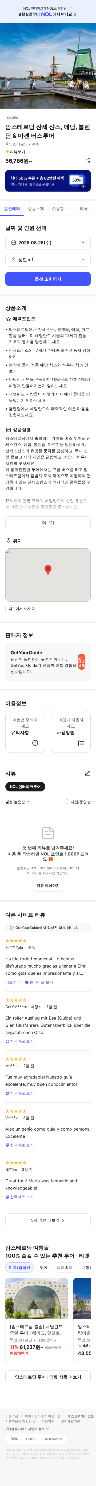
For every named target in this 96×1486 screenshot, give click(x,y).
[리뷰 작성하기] (87, 773)
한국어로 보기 (41, 982)
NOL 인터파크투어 (25, 786)
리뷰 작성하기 (48, 885)
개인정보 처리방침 (80, 1416)
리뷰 (84, 208)
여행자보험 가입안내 (20, 1421)
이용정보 (60, 208)
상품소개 (36, 208)
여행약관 (48, 1421)
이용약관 (11, 1416)
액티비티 (65, 1267)
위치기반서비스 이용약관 (43, 1416)
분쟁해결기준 (70, 1421)
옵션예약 (12, 208)
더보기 (48, 522)
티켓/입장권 (19, 1267)
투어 (43, 1267)
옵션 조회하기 (48, 279)
